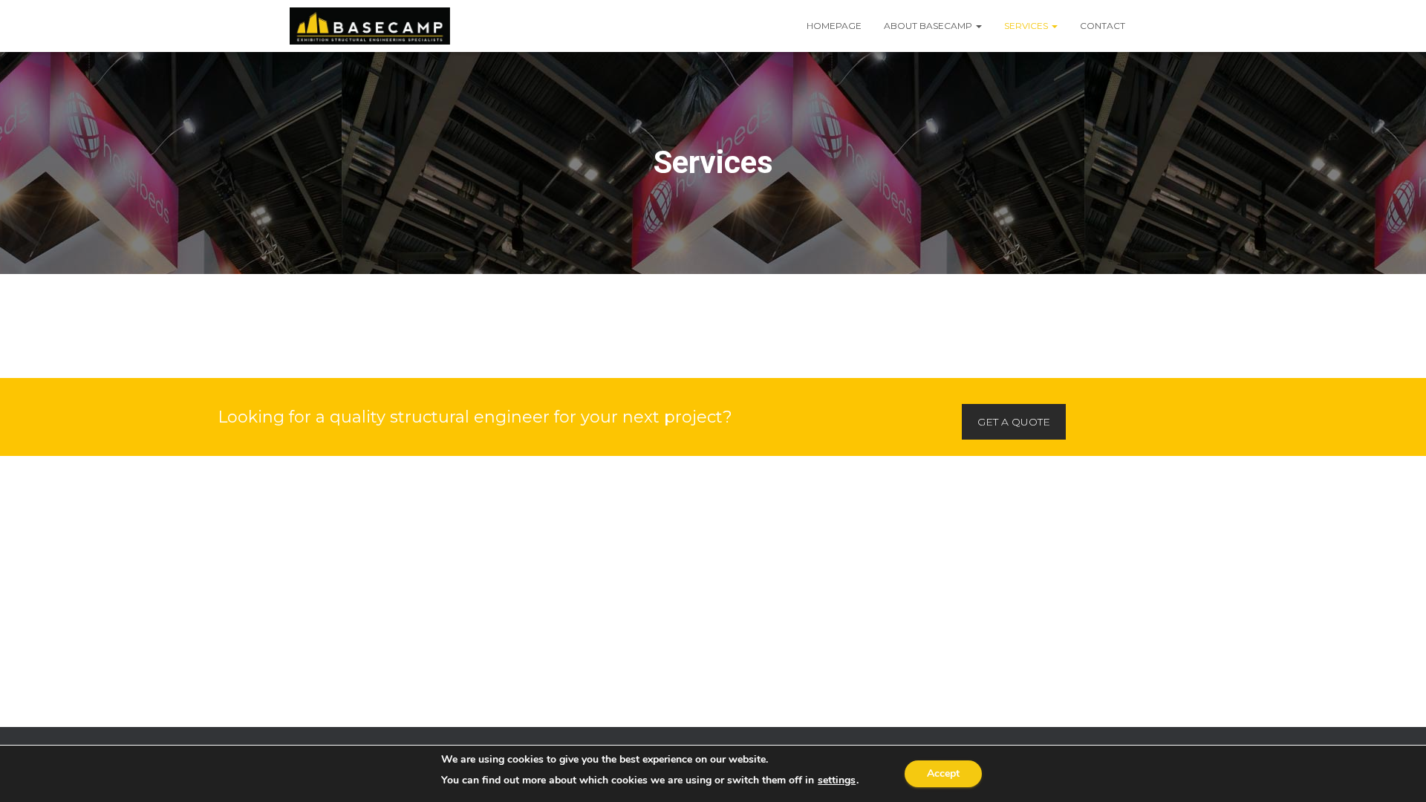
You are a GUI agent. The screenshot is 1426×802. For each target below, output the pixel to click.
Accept (943, 773)
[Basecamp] (370, 26)
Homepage (834, 25)
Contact (1102, 25)
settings (837, 780)
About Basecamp (929, 25)
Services (1027, 25)
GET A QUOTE (1013, 421)
